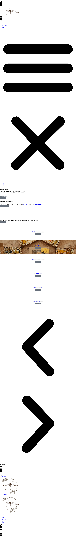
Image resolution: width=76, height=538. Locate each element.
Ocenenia (3, 185)
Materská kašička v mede (38, 259)
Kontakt (3, 27)
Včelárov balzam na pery (38, 232)
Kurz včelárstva (4, 184)
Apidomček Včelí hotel (4, 25)
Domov (2, 513)
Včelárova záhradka (38, 301)
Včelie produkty (4, 24)
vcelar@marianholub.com (38, 204)
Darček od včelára (38, 246)
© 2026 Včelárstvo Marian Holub (4, 494)
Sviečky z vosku (38, 273)
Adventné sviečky (38, 287)
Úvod (2, 182)
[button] (38, 105)
